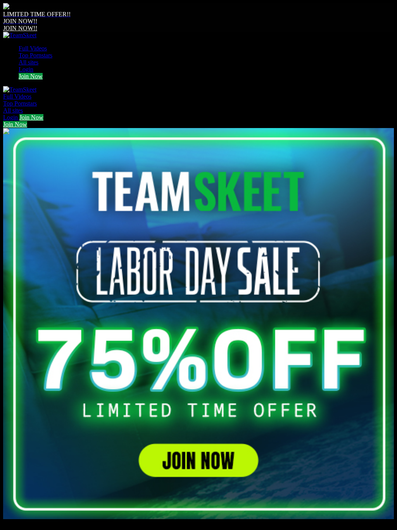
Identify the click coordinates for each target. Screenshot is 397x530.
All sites (28, 62)
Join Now (31, 76)
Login (26, 69)
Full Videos (33, 48)
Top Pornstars (35, 55)
